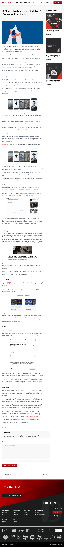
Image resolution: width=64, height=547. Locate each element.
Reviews (26, 514)
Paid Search (4, 512)
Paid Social (4, 516)
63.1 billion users (10, 283)
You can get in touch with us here (30, 416)
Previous (8, 474)
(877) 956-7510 (57, 508)
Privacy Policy (51, 544)
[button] (58, 2)
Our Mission (15, 514)
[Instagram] (57, 516)
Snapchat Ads (5, 144)
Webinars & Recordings (40, 514)
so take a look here (31, 319)
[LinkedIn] (60, 516)
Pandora (9, 282)
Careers (14, 517)
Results (43, 2)
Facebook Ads (5, 408)
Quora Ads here (38, 382)
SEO (3, 514)
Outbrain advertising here (19, 226)
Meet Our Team (16, 516)
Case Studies (26, 512)
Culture (14, 519)
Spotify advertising (6, 271)
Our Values (15, 512)
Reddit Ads (4, 79)
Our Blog (37, 512)
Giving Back (15, 521)
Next (45, 474)
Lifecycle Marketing (6, 519)
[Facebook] (54, 516)
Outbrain (4, 187)
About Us (16, 510)
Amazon (4, 517)
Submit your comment (9, 465)
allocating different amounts (30, 405)
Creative (4, 521)
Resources (39, 510)
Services (5, 510)
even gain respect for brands (8, 242)
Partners (36, 516)
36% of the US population (16, 169)
